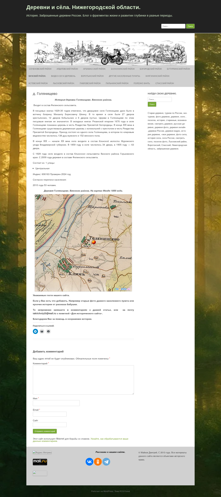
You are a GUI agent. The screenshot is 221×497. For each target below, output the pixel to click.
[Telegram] (106, 462)
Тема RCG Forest (122, 491)
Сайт (35, 420)
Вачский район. (37, 75)
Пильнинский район (117, 83)
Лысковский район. (64, 83)
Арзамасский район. (94, 68)
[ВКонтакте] (89, 462)
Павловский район (90, 83)
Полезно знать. (142, 83)
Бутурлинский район (178, 68)
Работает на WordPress (102, 491)
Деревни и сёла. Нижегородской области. (83, 7)
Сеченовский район (40, 68)
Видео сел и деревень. (63, 75)
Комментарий (41, 363)
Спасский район (164, 83)
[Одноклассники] (98, 462)
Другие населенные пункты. (124, 75)
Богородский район (151, 68)
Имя (36, 398)
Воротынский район (92, 75)
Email (36, 409)
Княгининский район (157, 75)
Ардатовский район (67, 68)
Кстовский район (38, 83)
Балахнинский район (123, 68)
